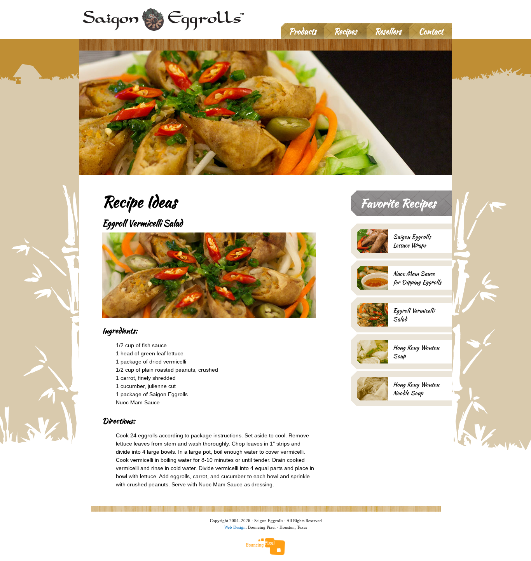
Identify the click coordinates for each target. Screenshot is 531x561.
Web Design (235, 527)
